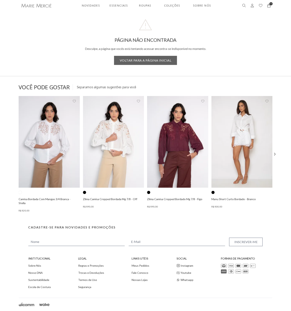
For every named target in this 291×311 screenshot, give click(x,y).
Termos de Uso (87, 280)
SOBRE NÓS (202, 5)
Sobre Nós (34, 265)
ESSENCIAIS (118, 5)
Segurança (84, 287)
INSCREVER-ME (246, 242)
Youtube (186, 272)
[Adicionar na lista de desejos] (74, 101)
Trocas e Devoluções (91, 272)
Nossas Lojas (140, 280)
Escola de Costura (39, 287)
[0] (269, 5)
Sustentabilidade (38, 280)
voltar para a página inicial (145, 60)
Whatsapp (187, 280)
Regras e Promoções (91, 265)
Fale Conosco (140, 272)
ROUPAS (145, 5)
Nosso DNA (35, 272)
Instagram (187, 265)
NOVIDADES (91, 5)
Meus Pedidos (140, 265)
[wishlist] (260, 5)
